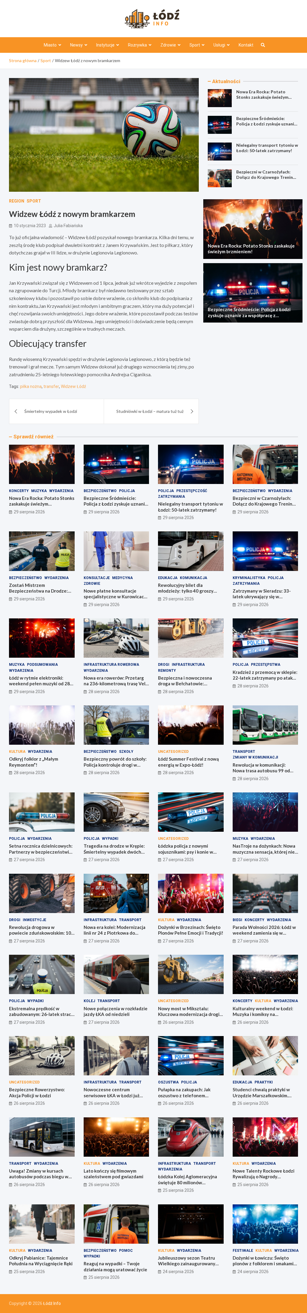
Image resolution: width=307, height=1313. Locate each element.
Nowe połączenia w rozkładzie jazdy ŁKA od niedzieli (116, 1011)
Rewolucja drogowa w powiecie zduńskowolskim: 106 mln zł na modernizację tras (41, 933)
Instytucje (105, 45)
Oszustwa (168, 1082)
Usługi (219, 45)
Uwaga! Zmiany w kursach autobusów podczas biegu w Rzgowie (38, 1176)
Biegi (237, 920)
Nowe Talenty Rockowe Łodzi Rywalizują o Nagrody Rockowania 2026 (263, 1176)
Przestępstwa (265, 665)
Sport (194, 45)
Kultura (17, 752)
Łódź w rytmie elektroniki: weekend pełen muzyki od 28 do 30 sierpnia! (39, 683)
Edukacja (167, 578)
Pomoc (126, 1250)
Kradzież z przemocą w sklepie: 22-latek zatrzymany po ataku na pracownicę (265, 678)
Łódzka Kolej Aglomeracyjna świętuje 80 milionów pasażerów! (187, 1182)
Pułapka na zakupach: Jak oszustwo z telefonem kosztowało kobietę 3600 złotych (184, 1098)
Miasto (50, 45)
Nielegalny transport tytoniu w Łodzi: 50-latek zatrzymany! (267, 148)
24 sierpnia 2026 (178, 1271)
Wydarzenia (61, 491)
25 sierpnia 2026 (178, 1190)
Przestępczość (191, 491)
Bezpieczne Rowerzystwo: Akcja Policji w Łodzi (37, 1092)
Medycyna (122, 578)
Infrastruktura (188, 665)
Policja (127, 491)
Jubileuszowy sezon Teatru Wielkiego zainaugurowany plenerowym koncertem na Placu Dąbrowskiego (186, 1266)
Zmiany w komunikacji (255, 757)
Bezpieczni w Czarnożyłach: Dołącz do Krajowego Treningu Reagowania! (267, 177)
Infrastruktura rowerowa (111, 665)
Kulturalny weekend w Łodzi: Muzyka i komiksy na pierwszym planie (263, 1014)
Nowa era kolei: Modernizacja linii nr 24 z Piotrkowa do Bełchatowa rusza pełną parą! (115, 933)
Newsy (76, 45)
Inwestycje (34, 920)
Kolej (89, 1001)
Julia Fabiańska (68, 225)
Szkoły (126, 752)
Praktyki (264, 1082)
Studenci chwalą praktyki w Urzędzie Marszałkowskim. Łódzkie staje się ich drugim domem (261, 1098)
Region (16, 201)
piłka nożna (31, 386)
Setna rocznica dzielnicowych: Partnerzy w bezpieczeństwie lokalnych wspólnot (41, 851)
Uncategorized (173, 752)
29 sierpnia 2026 (29, 511)
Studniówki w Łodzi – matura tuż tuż (149, 411)
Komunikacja (193, 578)
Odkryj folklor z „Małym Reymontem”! (33, 762)
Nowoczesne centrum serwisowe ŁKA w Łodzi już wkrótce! (111, 1095)
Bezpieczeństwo (100, 491)
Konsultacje (97, 578)
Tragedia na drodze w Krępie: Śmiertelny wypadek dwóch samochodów (114, 851)
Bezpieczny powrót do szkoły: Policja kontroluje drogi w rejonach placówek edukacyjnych (115, 767)
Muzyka (39, 491)
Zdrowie (168, 45)
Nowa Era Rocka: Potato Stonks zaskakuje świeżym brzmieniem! (262, 97)
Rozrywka (137, 45)
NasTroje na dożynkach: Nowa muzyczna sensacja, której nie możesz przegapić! (264, 851)
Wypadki (110, 839)
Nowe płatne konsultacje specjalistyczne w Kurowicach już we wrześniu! (115, 596)
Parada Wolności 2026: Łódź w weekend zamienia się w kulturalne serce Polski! (264, 933)
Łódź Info (52, 1303)
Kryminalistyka (249, 578)
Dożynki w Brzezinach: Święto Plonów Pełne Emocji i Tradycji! (190, 930)
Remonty (167, 671)
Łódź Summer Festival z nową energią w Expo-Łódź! (188, 762)
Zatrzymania (171, 496)
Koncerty (19, 491)
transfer (51, 386)
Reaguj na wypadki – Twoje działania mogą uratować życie (115, 1266)
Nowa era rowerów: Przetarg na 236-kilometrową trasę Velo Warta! (116, 683)
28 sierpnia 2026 (104, 691)
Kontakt (246, 45)
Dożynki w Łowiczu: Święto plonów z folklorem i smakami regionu (263, 1263)
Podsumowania (42, 665)
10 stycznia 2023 (30, 225)
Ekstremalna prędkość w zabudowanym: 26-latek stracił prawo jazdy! (41, 1014)
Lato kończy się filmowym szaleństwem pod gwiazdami (113, 1173)
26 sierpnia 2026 (178, 1022)
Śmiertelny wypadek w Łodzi (50, 411)
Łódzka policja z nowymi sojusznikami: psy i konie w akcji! (185, 851)
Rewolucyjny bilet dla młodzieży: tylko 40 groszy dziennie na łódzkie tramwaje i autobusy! (190, 593)
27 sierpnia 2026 (29, 859)
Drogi (163, 665)
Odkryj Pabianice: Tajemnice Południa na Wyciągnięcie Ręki (41, 1260)
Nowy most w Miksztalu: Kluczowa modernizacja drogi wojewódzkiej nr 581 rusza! (188, 1014)
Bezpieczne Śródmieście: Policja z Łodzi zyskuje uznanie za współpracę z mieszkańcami (266, 124)
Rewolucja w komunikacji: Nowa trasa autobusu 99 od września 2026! (261, 770)
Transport (244, 752)
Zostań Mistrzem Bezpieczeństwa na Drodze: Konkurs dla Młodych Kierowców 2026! (38, 593)
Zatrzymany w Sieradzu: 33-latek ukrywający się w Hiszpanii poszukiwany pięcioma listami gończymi (262, 599)
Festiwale (243, 1250)
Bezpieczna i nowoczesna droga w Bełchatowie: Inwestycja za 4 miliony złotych (190, 683)
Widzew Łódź (73, 386)
